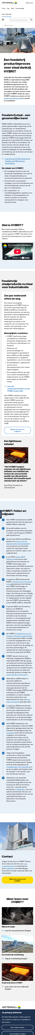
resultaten (10, 733)
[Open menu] (3, 20)
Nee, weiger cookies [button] (17, 1027)
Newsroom (29, 3)
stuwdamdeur (20, 789)
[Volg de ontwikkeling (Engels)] (17, 944)
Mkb (12, 8)
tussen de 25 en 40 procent (17, 675)
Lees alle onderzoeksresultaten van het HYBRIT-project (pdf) (18, 388)
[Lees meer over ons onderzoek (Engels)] (17, 972)
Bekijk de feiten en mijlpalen (17, 430)
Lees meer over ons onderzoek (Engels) (17, 988)
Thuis (4, 8)
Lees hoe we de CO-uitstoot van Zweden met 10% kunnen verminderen (17, 161)
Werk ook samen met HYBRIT (17, 880)
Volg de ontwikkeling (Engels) (16, 959)
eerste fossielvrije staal (12, 98)
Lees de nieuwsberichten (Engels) (18, 931)
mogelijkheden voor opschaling (18, 767)
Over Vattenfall (6, 14)
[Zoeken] (31, 20)
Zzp (8, 8)
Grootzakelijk (20, 8)
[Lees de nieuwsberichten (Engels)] (17, 916)
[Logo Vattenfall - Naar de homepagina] (9, 3)
